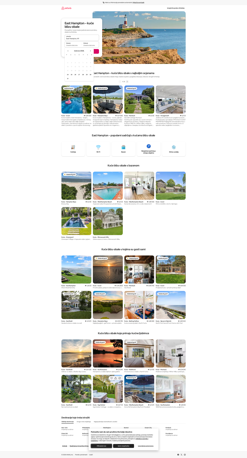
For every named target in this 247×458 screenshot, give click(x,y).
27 (79, 74)
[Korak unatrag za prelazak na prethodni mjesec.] (68, 50)
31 (67, 78)
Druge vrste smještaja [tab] (84, 422)
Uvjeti (91, 455)
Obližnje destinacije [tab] (67, 422)
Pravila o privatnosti (81, 455)
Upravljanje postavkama (145, 446)
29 (87, 74)
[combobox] (81, 38)
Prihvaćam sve (101, 446)
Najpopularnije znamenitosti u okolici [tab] (105, 422)
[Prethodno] (120, 81)
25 (71, 74)
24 (68, 74)
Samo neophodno (123, 446)
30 (90, 74)
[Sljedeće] (127, 81)
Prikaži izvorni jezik (138, 2)
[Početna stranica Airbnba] (66, 8)
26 (75, 74)
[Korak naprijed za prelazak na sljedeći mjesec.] (90, 50)
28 (83, 74)
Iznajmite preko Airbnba (175, 8)
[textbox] (73, 45)
